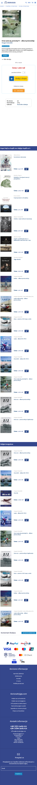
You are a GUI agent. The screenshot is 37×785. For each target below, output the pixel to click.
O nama (18, 681)
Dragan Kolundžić (7, 43)
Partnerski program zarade (18, 706)
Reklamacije (18, 676)
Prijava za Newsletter (18, 711)
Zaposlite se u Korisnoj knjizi (18, 708)
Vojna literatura (24, 6)
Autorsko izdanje (22, 104)
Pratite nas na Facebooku (18, 698)
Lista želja (20, 90)
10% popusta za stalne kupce (18, 703)
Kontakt (18, 678)
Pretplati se (18, 773)
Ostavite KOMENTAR (29, 633)
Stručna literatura (11, 6)
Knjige (2, 6)
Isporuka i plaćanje (18, 673)
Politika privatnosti (18, 683)
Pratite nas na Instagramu (18, 701)
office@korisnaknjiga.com (18, 731)
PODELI (5, 55)
